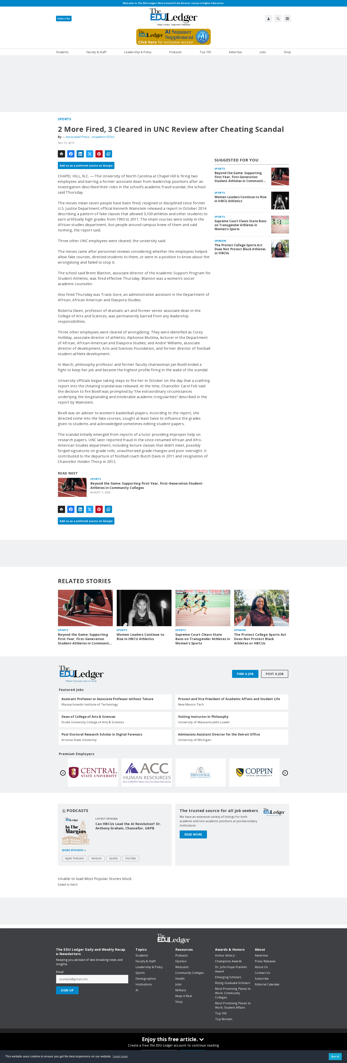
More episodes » (74, 850)
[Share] (70, 153)
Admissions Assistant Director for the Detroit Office (219, 734)
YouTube (130, 858)
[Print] (61, 153)
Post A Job (275, 674)
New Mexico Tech (191, 704)
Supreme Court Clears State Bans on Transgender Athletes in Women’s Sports (241, 225)
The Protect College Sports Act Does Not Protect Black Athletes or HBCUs (240, 249)
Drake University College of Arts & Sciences (92, 722)
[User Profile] (268, 18)
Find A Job (245, 674)
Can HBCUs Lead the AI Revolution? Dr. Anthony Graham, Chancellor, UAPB (128, 826)
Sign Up (67, 990)
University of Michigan (194, 740)
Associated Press (77, 137)
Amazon (97, 858)
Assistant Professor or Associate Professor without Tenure (107, 699)
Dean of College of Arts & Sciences (88, 717)
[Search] (278, 18)
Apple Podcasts (74, 858)
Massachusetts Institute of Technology (89, 704)
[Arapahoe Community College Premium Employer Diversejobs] (254, 772)
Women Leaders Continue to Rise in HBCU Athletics (241, 199)
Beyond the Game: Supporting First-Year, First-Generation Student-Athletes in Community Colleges (146, 485)
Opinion (220, 240)
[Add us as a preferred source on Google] (108, 153)
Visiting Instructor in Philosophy (203, 717)
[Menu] (287, 18)
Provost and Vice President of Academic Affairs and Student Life (229, 699)
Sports (64, 119)
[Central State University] (200, 772)
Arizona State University (79, 740)
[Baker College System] (147, 772)
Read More (193, 834)
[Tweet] (89, 153)
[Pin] (99, 153)
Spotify (113, 858)
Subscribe (63, 18)
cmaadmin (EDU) (102, 137)
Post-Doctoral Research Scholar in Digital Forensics (101, 734)
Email (59, 971)
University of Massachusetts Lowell (204, 722)
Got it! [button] (335, 1056)
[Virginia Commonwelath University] (93, 772)
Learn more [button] (120, 1056)
